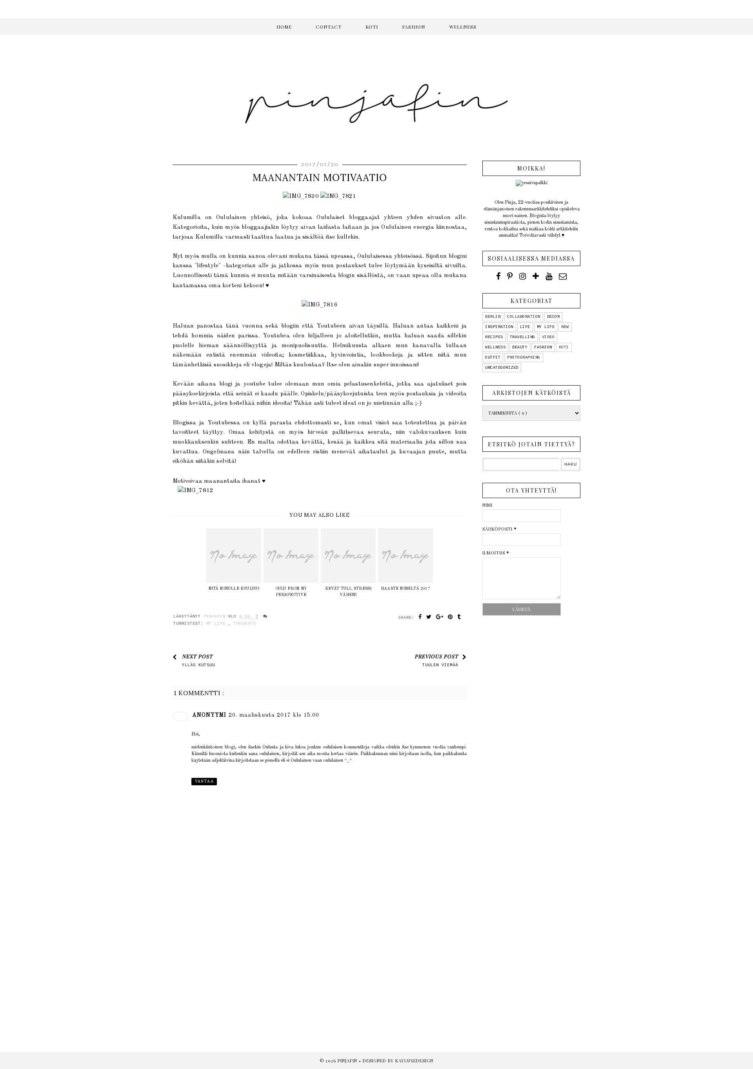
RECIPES (494, 337)
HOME (284, 27)
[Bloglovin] (536, 276)
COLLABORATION (523, 317)
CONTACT (329, 27)
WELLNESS (463, 27)
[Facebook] (498, 276)
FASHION (413, 27)
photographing (523, 357)
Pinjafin (348, 1061)
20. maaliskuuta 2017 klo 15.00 (274, 715)
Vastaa (204, 781)
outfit (492, 357)
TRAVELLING (522, 337)
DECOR (553, 317)
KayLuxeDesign (414, 1061)
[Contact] (563, 276)
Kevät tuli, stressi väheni (348, 592)
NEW (565, 327)
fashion (543, 347)
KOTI (372, 27)
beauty (519, 347)
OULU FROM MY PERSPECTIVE (291, 592)
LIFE (525, 327)
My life (217, 623)
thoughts (245, 623)
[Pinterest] (510, 276)
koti (564, 347)
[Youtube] (549, 276)
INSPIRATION (499, 327)
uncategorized (501, 368)
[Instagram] (522, 276)
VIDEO (548, 337)
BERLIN (492, 317)
